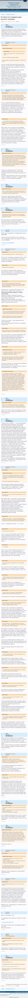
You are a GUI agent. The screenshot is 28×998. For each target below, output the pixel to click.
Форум (8, 9)
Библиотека (18, 9)
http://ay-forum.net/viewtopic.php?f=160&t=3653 (10, 966)
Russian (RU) (3, 991)
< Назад (2, 21)
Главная (3, 9)
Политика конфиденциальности (22, 993)
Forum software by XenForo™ (5, 994)
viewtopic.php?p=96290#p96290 (7, 242)
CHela (7, 24)
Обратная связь (18, 991)
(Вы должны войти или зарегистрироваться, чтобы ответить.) (16, 984)
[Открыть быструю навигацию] (26, 14)
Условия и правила (13, 993)
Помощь (22, 991)
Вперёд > (17, 21)
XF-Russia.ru (6, 995)
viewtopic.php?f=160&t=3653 (7, 922)
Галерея (12, 9)
